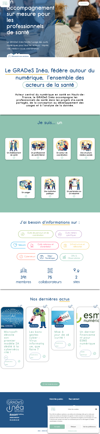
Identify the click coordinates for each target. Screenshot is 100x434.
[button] (96, 409)
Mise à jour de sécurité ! (43, 334)
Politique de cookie (72, 430)
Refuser (73, 426)
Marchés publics (56, 399)
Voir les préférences (89, 426)
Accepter (57, 426)
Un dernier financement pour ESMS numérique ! (69, 339)
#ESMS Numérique (65, 353)
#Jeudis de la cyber (15, 356)
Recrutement (74, 399)
